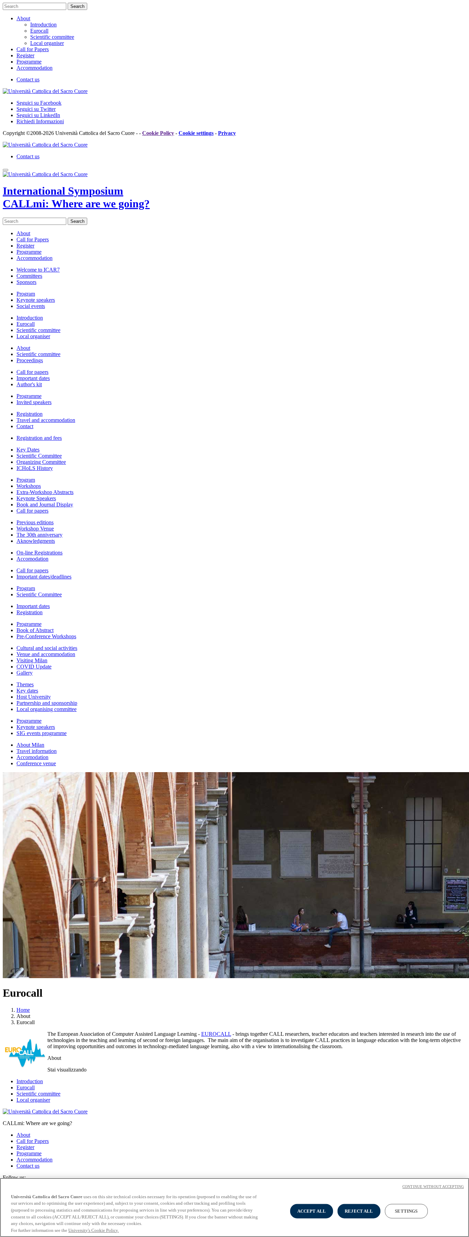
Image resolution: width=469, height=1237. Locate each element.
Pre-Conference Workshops (46, 636)
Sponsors (26, 282)
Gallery (24, 673)
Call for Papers (32, 49)
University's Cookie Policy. (93, 1230)
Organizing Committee (41, 462)
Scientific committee (52, 37)
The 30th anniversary (39, 535)
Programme (29, 62)
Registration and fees (39, 438)
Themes (25, 684)
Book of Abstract (35, 630)
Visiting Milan (31, 660)
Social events (30, 306)
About (23, 18)
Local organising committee (46, 709)
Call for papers (32, 372)
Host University (33, 697)
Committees (29, 276)
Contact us (27, 79)
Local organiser (47, 43)
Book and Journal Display (44, 504)
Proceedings (29, 360)
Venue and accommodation (45, 654)
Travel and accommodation (45, 420)
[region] (234, 1207)
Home (23, 1010)
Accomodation (32, 559)
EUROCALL (216, 1034)
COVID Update (34, 666)
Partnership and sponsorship (46, 703)
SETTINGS (406, 1211)
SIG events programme (41, 733)
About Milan (30, 745)
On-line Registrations (39, 552)
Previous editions (35, 522)
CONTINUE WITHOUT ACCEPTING (433, 1186)
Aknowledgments (35, 541)
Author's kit (29, 384)
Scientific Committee (39, 456)
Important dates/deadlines (43, 577)
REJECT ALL (359, 1211)
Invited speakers (34, 402)
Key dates (27, 691)
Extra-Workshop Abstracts (44, 492)
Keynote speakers (35, 300)
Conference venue (36, 763)
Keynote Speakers (36, 498)
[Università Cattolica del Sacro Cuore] (45, 91)
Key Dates (27, 450)
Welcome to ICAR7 (38, 270)
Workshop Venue (35, 528)
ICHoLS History (34, 468)
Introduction (43, 24)
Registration (29, 414)
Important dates (33, 378)
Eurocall (39, 31)
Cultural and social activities (46, 648)
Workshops (28, 486)
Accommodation (34, 68)
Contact (24, 426)
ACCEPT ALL (311, 1211)
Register (25, 55)
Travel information (36, 751)
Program (25, 294)
